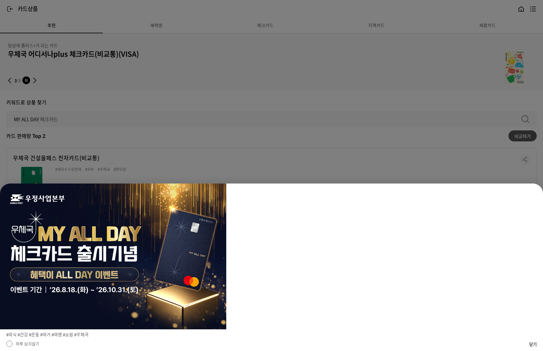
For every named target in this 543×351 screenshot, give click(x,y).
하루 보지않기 (27, 344)
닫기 (533, 344)
